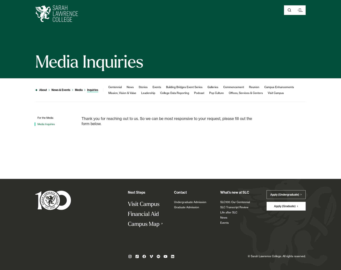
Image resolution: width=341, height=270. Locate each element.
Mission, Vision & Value (122, 93)
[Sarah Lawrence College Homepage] (53, 200)
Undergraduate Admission (190, 202)
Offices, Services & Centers (246, 93)
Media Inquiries (46, 124)
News (130, 87)
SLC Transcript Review (234, 207)
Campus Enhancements (279, 87)
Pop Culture (216, 93)
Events (157, 87)
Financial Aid (143, 213)
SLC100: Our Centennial (235, 202)
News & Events (61, 90)
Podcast (199, 93)
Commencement (233, 87)
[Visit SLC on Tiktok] (137, 256)
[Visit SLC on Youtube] (165, 256)
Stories (143, 87)
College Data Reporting (174, 93)
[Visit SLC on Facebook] (144, 256)
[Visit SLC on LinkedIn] (172, 256)
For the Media (45, 117)
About (43, 90)
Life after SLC (228, 212)
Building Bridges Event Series (184, 87)
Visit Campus (276, 93)
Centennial (115, 87)
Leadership (148, 93)
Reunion (254, 87)
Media (79, 90)
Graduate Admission (186, 207)
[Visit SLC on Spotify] (158, 256)
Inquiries (92, 90)
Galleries (212, 87)
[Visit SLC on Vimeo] (151, 256)
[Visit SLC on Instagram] (130, 256)
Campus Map (147, 223)
